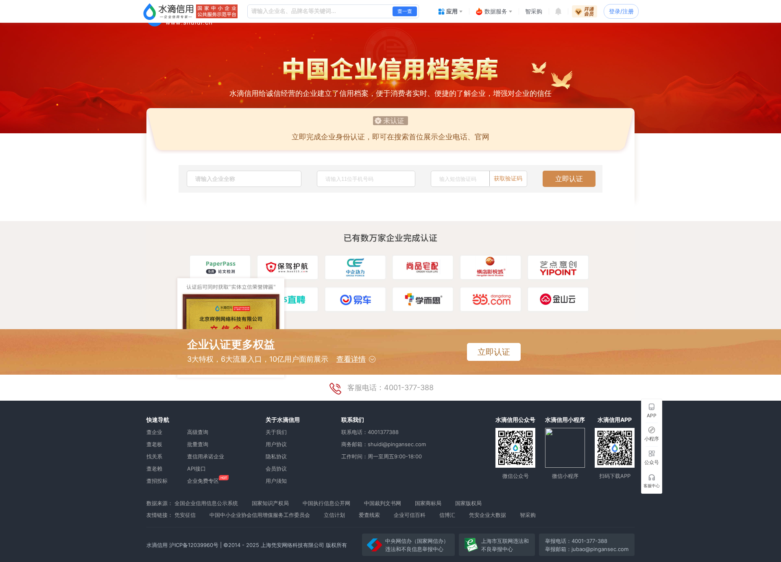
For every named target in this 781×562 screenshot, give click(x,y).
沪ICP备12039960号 (193, 545)
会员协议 (276, 468)
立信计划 (334, 515)
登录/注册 (621, 11)
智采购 (528, 515)
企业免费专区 (203, 480)
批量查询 (197, 444)
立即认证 (569, 179)
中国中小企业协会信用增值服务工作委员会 (259, 515)
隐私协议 (276, 456)
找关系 (154, 456)
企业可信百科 (409, 515)
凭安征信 (185, 515)
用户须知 (276, 480)
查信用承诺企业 (205, 456)
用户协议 (276, 444)
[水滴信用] (168, 11)
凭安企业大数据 (487, 515)
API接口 (196, 468)
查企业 (154, 432)
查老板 (154, 444)
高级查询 (197, 432)
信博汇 (447, 515)
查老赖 (154, 468)
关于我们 (276, 432)
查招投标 (157, 480)
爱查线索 (369, 515)
